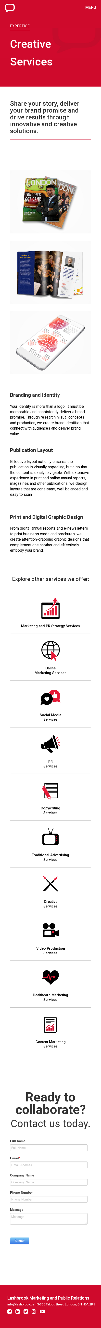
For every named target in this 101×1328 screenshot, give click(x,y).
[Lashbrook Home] (10, 10)
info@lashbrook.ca (20, 1304)
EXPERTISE (20, 26)
